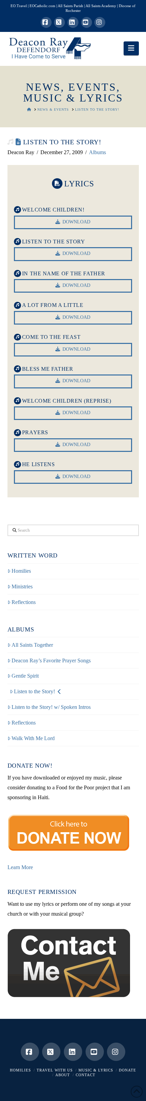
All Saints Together (32, 645)
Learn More (20, 867)
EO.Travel (19, 6)
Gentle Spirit (25, 676)
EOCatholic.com (42, 6)
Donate (127, 1070)
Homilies (21, 571)
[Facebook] (46, 22)
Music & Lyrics (95, 1070)
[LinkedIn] (73, 22)
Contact (85, 1075)
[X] (59, 22)
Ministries (22, 586)
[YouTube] (86, 22)
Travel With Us (55, 1070)
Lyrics (79, 183)
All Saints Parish (70, 6)
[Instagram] (99, 22)
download (76, 221)
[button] (131, 48)
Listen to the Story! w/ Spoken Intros (51, 707)
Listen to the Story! (34, 691)
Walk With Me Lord (33, 738)
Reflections (24, 602)
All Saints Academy (101, 6)
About (62, 1075)
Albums (97, 152)
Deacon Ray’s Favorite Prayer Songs (51, 660)
